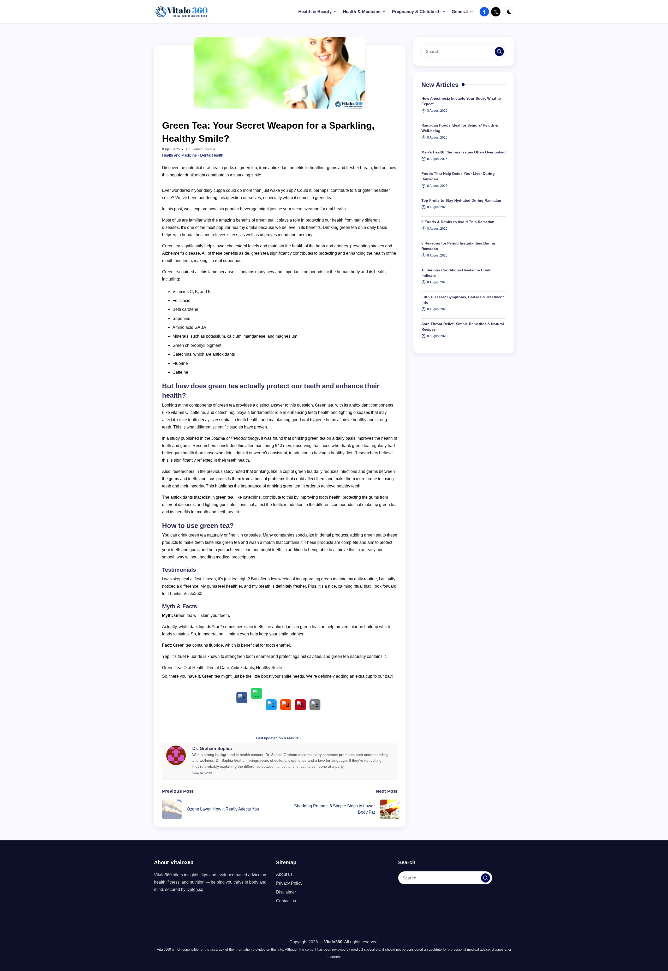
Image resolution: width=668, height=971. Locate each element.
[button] (202, 773)
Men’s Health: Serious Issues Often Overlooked (463, 152)
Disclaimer (286, 892)
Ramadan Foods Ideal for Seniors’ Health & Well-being (459, 128)
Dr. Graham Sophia (212, 748)
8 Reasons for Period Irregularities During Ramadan (458, 246)
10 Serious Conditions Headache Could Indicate (456, 273)
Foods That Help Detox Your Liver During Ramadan (458, 176)
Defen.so (195, 889)
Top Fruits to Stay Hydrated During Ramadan (461, 200)
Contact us (286, 901)
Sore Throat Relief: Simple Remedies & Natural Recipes (462, 326)
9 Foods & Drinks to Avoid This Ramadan (457, 222)
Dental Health (211, 155)
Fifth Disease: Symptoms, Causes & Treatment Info (462, 300)
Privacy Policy (289, 883)
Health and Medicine (179, 155)
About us (284, 874)
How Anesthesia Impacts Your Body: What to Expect (461, 101)
